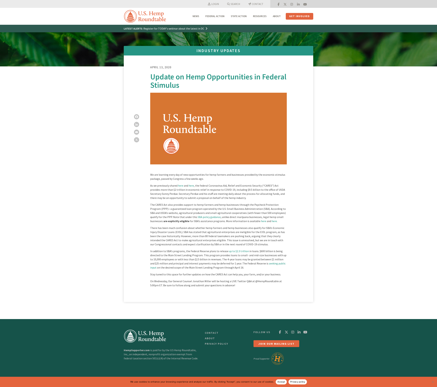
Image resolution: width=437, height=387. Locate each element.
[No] (432, 382)
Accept (281, 381)
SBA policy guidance (209, 217)
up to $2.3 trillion (239, 251)
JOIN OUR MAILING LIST (276, 343)
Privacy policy (297, 381)
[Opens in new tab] (278, 4)
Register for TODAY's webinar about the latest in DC (174, 28)
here (180, 185)
